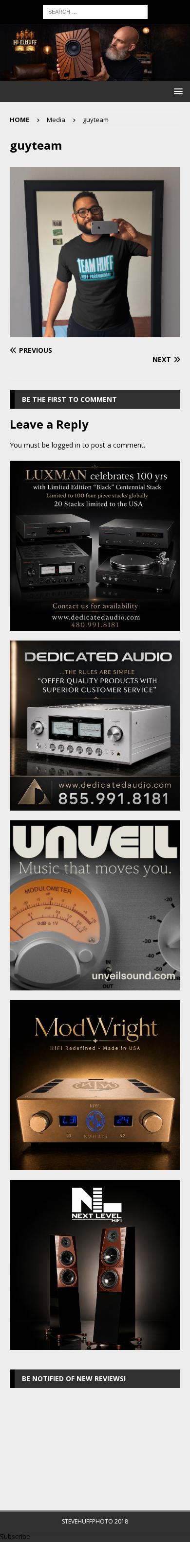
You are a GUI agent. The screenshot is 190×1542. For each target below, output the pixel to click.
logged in (66, 445)
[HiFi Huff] (95, 75)
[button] (177, 91)
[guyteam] (95, 331)
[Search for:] (95, 11)
